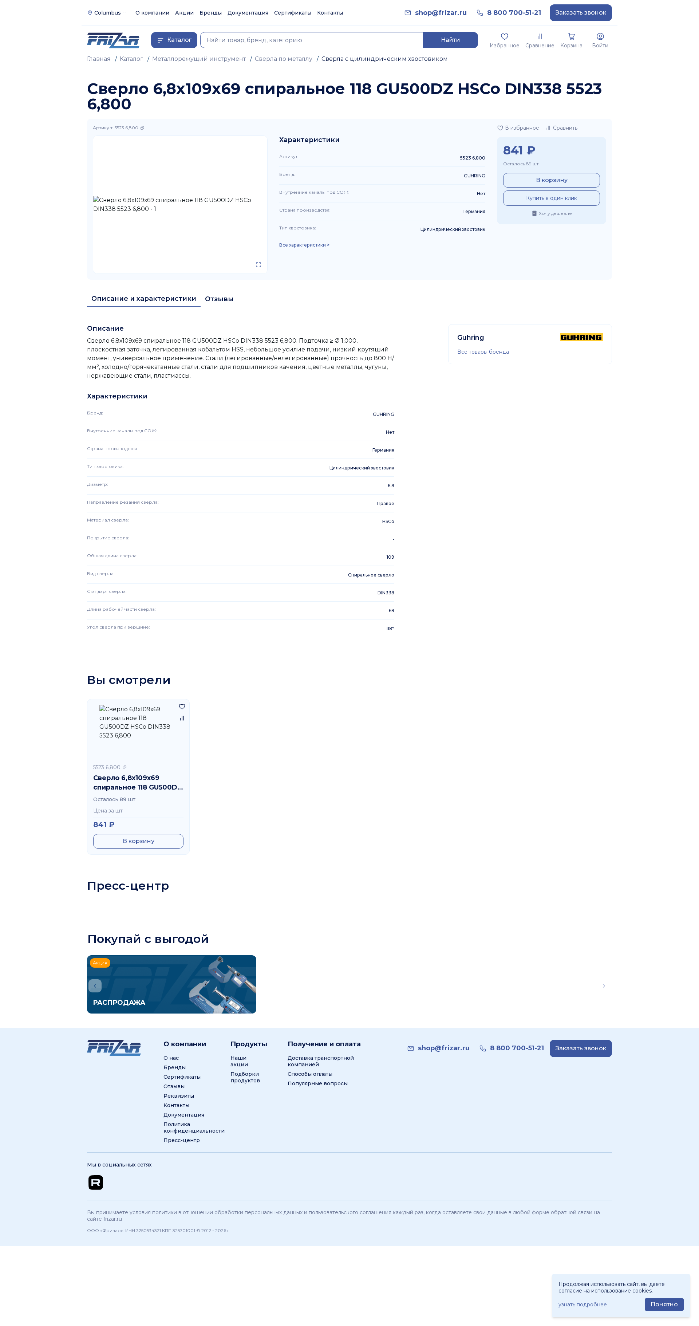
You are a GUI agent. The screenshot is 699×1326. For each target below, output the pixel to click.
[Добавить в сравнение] (182, 718)
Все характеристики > (304, 245)
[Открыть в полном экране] (258, 265)
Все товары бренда (483, 352)
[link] (441, 12)
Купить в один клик (551, 198)
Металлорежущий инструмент (199, 58)
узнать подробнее (582, 1304)
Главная (99, 58)
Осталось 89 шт (520, 163)
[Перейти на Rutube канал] (95, 1182)
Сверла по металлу (283, 58)
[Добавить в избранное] (182, 706)
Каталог (131, 58)
